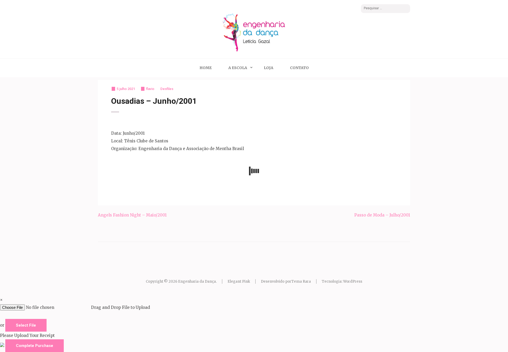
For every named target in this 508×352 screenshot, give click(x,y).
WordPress (352, 281)
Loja (268, 67)
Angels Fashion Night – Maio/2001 (132, 215)
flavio (150, 89)
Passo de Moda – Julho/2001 (382, 215)
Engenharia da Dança (197, 281)
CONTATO (299, 67)
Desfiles (166, 89)
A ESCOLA (237, 67)
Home (205, 67)
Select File (26, 325)
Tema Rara (301, 281)
